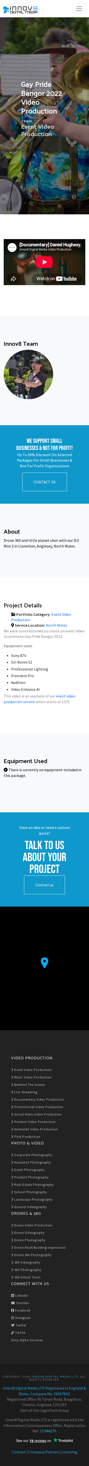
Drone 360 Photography (32, 1255)
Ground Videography (30, 1207)
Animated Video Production (35, 1129)
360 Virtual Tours (27, 1277)
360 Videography (26, 1262)
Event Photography (29, 1170)
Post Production (26, 1137)
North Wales (56, 625)
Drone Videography (28, 1233)
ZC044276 (48, 1430)
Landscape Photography (33, 1199)
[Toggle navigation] (79, 9)
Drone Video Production (32, 1225)
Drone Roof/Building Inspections (39, 1247)
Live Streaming (25, 1092)
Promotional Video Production (38, 1107)
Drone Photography (29, 1240)
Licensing (69, 1451)
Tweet (26, 120)
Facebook (22, 1310)
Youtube (22, 1303)
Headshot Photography (32, 1162)
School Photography (30, 1192)
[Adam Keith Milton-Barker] (28, 374)
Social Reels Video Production (37, 1114)
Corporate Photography (32, 1155)
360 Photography (27, 1270)
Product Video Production (34, 1122)
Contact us (44, 884)
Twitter (20, 1325)
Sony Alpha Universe (27, 1340)
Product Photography (31, 1177)
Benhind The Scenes (29, 1085)
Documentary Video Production (38, 1099)
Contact (19, 1451)
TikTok (19, 1333)
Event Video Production (37, 130)
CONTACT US (45, 481)
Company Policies (43, 1451)
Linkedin (21, 1295)
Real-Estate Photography (33, 1185)
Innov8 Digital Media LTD (55, 1376)
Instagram (22, 1318)
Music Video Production (32, 1077)
